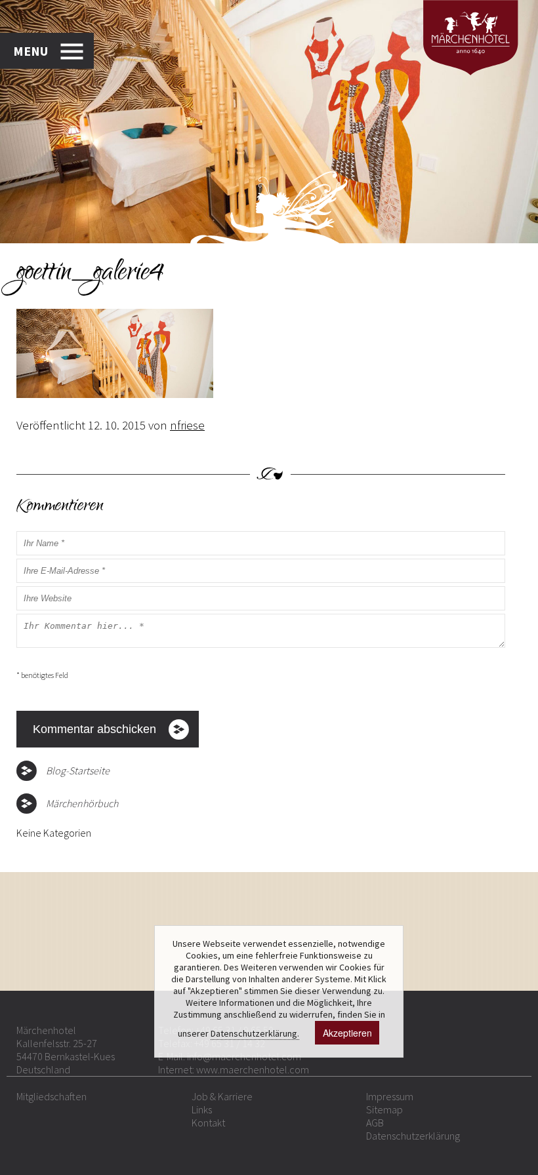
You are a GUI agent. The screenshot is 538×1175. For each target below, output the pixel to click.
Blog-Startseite (78, 770)
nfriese (187, 425)
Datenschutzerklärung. (255, 1033)
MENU (30, 51)
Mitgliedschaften (51, 1096)
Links (202, 1109)
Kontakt (208, 1122)
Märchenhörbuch (82, 803)
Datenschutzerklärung (413, 1135)
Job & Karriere (222, 1096)
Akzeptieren (347, 1032)
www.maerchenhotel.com (252, 1069)
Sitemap (384, 1109)
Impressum (389, 1096)
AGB (375, 1122)
